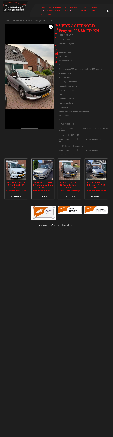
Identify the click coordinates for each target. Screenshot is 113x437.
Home (43, 7)
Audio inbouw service (91, 7)
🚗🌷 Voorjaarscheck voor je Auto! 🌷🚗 (57, 11)
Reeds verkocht (71, 7)
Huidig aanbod (55, 7)
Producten (81, 11)
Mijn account (46, 14)
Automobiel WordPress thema (50, 225)
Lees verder (16, 196)
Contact (93, 11)
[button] (51, 27)
